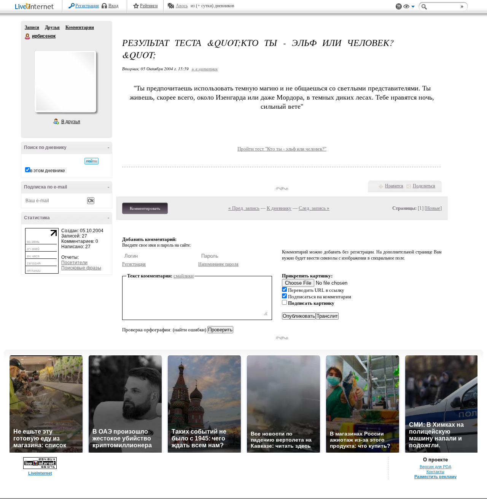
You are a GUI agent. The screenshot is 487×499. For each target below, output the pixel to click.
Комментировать (145, 208)
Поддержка (399, 6)
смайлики (183, 276)
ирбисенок (28, 36)
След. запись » (314, 208)
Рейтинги (149, 5)
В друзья (70, 121)
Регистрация (87, 5)
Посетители (74, 262)
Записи (32, 27)
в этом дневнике (47, 170)
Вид (409, 8)
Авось (182, 5)
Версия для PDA (435, 466)
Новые (433, 208)
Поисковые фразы (81, 268)
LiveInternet (35, 7)
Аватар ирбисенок (65, 81)
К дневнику (279, 208)
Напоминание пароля (218, 264)
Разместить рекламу (435, 476)
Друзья (52, 27)
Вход (113, 5)
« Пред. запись (243, 208)
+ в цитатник (204, 68)
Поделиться (424, 186)
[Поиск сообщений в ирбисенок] (91, 161)
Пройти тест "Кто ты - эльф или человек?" (281, 149)
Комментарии (79, 27)
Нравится (394, 186)
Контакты (435, 471)
